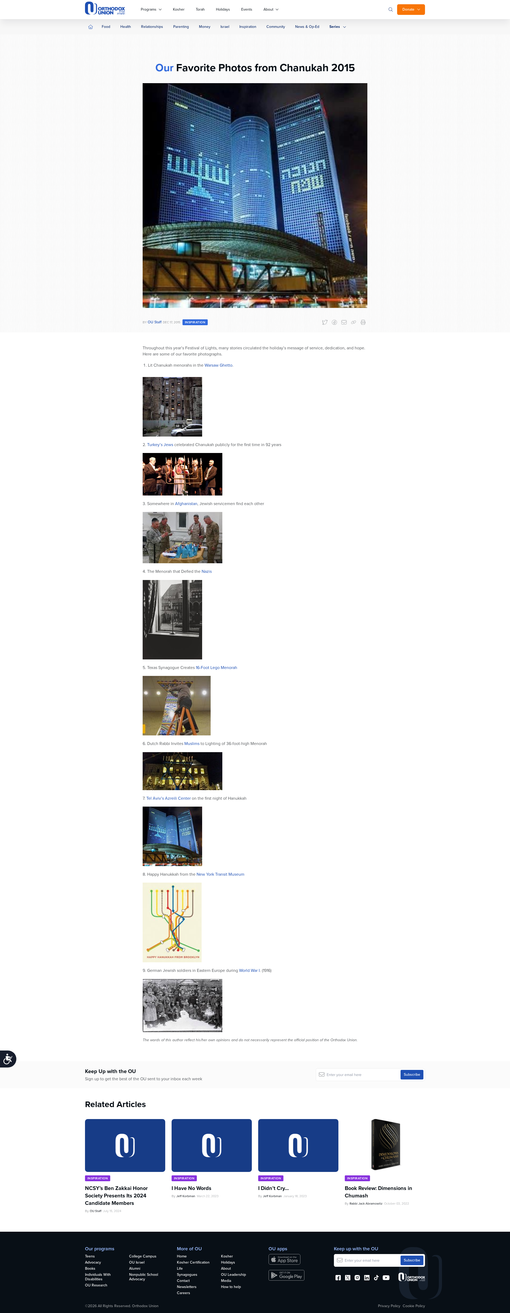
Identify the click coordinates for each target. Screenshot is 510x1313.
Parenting (181, 26)
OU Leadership (233, 1274)
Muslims (191, 743)
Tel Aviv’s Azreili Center (168, 798)
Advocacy (93, 1262)
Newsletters (187, 1287)
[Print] (363, 322)
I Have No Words (192, 1188)
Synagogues (187, 1274)
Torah (200, 9)
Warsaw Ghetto (218, 365)
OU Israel (136, 1262)
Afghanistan (186, 504)
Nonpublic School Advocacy (143, 1277)
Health (125, 26)
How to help (231, 1287)
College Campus (142, 1256)
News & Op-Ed (307, 26)
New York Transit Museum (220, 874)
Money (204, 26)
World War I (249, 970)
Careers (183, 1293)
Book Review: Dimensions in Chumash (378, 1191)
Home (182, 1256)
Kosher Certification (193, 1262)
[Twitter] (325, 322)
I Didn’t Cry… (273, 1188)
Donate (408, 9)
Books (90, 1268)
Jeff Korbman (185, 1196)
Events (246, 9)
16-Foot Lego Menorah (216, 667)
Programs (148, 9)
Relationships (152, 26)
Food (106, 26)
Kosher (179, 9)
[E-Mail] (344, 322)
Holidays (223, 9)
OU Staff (155, 322)
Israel (224, 26)
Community (275, 26)
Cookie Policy (414, 1306)
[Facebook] (334, 322)
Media (226, 1281)
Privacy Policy (389, 1306)
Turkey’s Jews (160, 445)
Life (180, 1268)
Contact (183, 1281)
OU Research (96, 1285)
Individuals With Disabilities (98, 1277)
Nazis (207, 571)
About (268, 9)
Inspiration (247, 26)
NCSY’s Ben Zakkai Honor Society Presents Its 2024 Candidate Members (116, 1195)
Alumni (134, 1268)
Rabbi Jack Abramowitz (366, 1203)
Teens (90, 1256)
